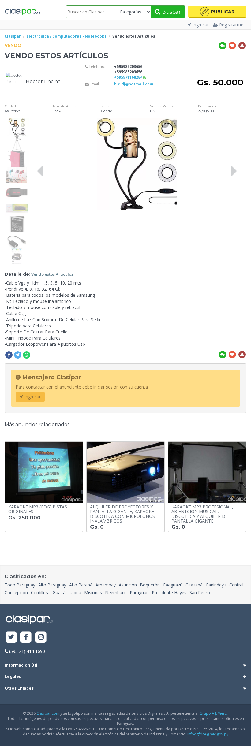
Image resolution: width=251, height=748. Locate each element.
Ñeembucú (116, 592)
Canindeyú (216, 585)
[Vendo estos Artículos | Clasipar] (17, 121)
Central (236, 585)
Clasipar (13, 36)
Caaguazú (172, 585)
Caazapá (194, 585)
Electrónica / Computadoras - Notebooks (67, 36)
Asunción (128, 585)
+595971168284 (128, 77)
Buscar (170, 12)
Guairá (59, 592)
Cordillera (40, 592)
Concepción (16, 592)
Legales (13, 676)
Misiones (93, 592)
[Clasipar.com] (22, 11)
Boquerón (150, 585)
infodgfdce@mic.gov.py (207, 734)
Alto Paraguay (52, 585)
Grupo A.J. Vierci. (214, 713)
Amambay (106, 585)
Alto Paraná (80, 585)
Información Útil (22, 665)
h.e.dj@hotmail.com (133, 84)
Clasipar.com (47, 713)
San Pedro (199, 592)
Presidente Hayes (169, 592)
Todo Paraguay (20, 585)
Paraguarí (139, 592)
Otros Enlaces (19, 688)
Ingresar (201, 25)
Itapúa (75, 592)
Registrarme (231, 25)
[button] (217, 12)
